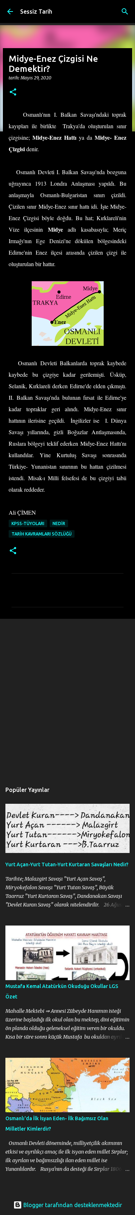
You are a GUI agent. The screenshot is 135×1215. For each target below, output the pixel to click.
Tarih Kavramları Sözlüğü (42, 534)
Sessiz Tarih (36, 11)
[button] (13, 92)
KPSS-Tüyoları (28, 523)
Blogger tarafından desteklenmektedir (72, 1205)
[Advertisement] (67, 697)
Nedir (59, 523)
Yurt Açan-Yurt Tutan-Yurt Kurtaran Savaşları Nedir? (67, 864)
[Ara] (125, 11)
